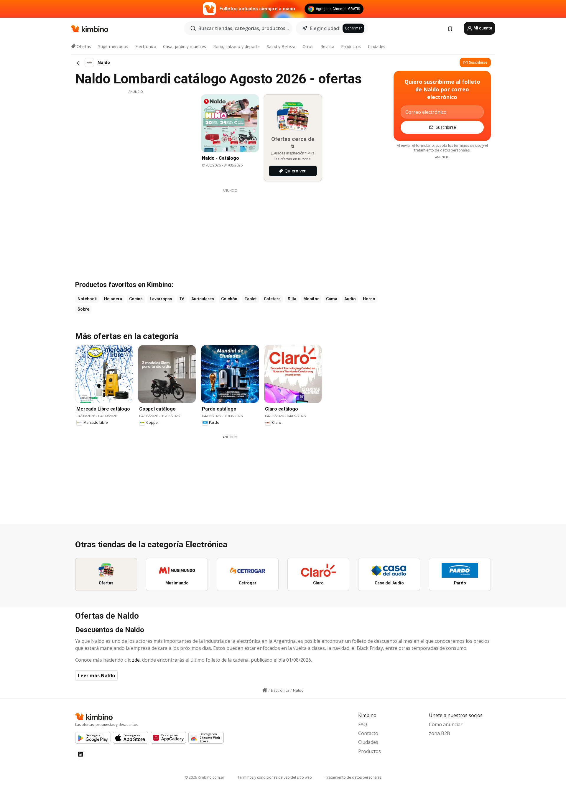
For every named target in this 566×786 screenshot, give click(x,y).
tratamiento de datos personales (442, 150)
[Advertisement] (136, 135)
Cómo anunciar (446, 724)
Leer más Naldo (96, 675)
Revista (327, 46)
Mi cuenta (482, 28)
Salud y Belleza (281, 46)
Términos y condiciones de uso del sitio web (275, 777)
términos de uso (467, 145)
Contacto (368, 733)
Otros (307, 46)
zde (136, 660)
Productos (351, 46)
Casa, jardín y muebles (184, 46)
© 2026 (204, 777)
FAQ (362, 724)
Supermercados (113, 46)
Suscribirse (478, 62)
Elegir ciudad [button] (324, 28)
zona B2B (439, 733)
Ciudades (376, 46)
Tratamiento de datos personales (353, 777)
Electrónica (145, 46)
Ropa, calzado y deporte (236, 46)
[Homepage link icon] (264, 690)
